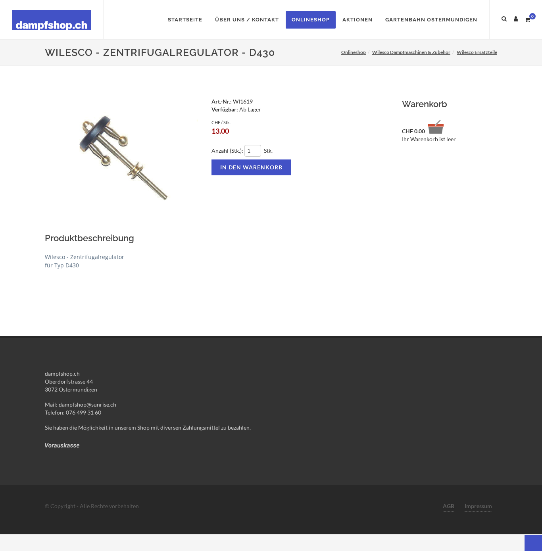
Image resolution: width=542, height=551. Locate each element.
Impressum (478, 506)
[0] (527, 18)
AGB (448, 506)
